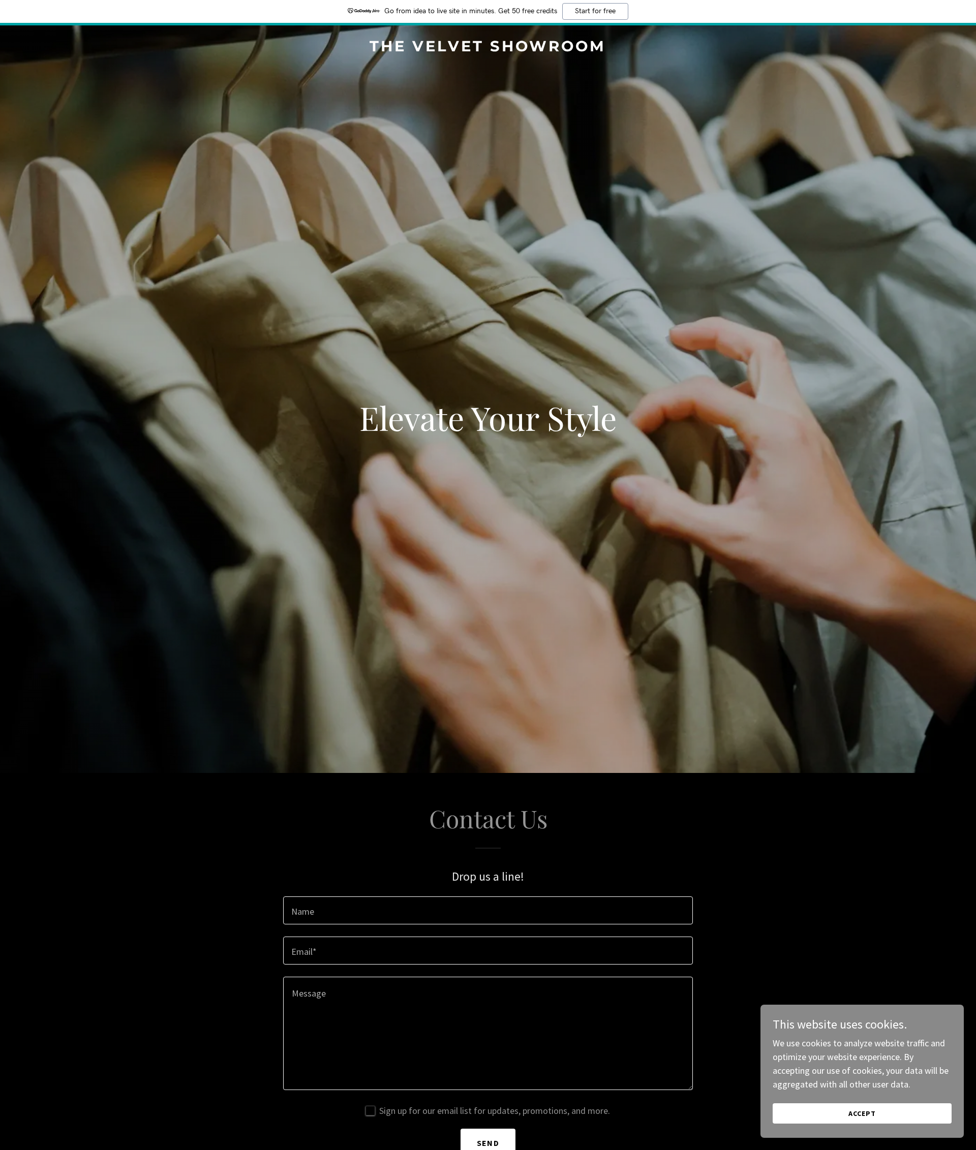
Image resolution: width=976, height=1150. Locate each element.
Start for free (595, 11)
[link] (488, 48)
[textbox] (487, 910)
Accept (862, 1113)
